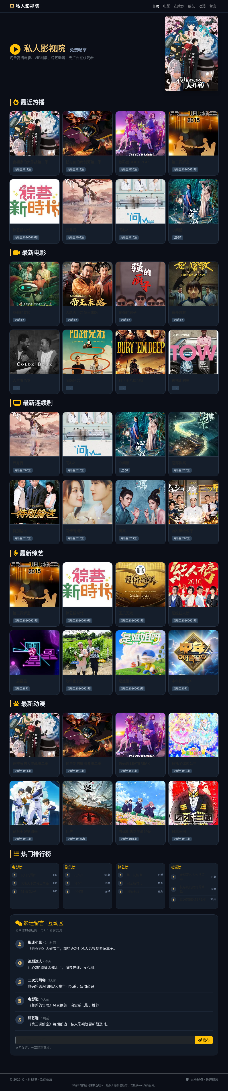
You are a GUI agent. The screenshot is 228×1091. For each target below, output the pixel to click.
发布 (206, 1040)
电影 (166, 6)
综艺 (191, 6)
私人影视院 (26, 6)
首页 (155, 6)
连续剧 (179, 6)
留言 (212, 6)
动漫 (202, 6)
